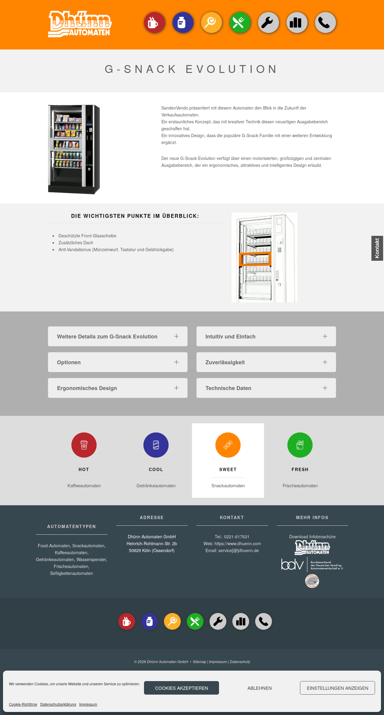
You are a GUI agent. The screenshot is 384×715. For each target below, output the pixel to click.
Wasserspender (91, 559)
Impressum (88, 704)
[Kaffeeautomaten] (154, 33)
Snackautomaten (228, 485)
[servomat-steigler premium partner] (312, 587)
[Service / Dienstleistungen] (268, 33)
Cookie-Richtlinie (23, 704)
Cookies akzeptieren (181, 688)
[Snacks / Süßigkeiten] (211, 33)
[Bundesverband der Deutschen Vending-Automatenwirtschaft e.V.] (312, 570)
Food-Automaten (54, 545)
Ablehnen (260, 688)
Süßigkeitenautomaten (71, 573)
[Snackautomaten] (228, 446)
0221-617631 (237, 536)
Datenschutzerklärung (58, 704)
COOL (156, 469)
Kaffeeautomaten (84, 485)
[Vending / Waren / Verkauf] (240, 33)
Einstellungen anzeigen (337, 688)
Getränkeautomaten (156, 485)
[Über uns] (297, 22)
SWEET (228, 469)
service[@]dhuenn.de (238, 550)
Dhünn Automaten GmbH (167, 661)
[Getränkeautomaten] (183, 33)
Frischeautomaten (300, 485)
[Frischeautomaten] (300, 446)
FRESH (300, 469)
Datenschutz (240, 661)
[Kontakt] (325, 33)
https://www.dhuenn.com (237, 543)
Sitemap (199, 661)
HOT (84, 469)
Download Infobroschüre (312, 536)
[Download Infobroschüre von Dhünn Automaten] (312, 553)
